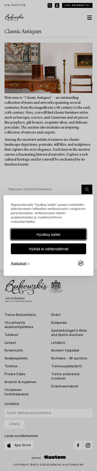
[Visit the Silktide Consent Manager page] (80, 263)
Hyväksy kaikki (48, 234)
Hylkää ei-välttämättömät (48, 248)
